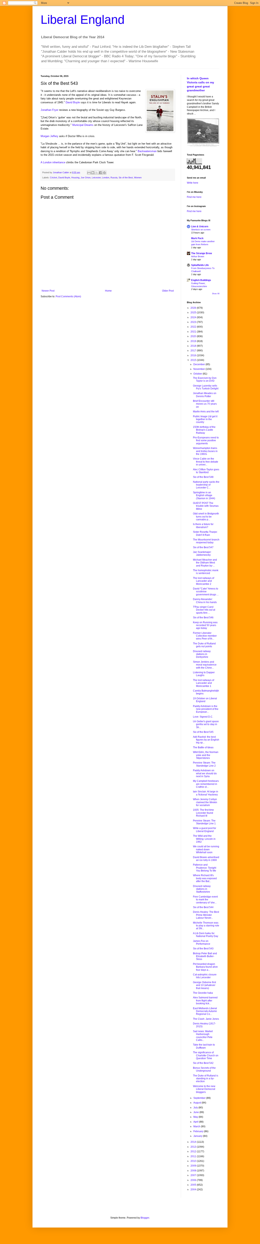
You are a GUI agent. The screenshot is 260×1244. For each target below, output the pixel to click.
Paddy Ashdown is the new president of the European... (205, 709)
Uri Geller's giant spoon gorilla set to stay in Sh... (206, 724)
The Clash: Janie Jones (206, 1018)
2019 (194, 341)
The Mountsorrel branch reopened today (206, 541)
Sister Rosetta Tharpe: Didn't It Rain (205, 533)
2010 (194, 1161)
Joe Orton (86, 177)
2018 (194, 345)
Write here (192, 182)
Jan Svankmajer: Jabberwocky (202, 553)
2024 (194, 317)
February (198, 1131)
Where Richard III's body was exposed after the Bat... (205, 878)
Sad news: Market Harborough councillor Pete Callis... (203, 1035)
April (196, 1121)
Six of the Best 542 (203, 1063)
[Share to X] (97, 173)
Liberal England (83, 19)
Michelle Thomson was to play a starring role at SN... (206, 925)
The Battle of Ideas (203, 747)
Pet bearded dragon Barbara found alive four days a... (205, 967)
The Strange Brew (201, 253)
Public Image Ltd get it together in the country (205, 419)
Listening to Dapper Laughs (204, 674)
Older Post (168, 290)
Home (108, 290)
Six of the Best (126, 177)
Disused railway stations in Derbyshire (202, 654)
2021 (194, 331)
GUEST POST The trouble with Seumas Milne (206, 506)
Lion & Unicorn (199, 226)
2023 (194, 322)
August (197, 1102)
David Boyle (73, 102)
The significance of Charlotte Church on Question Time (205, 1055)
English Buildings (201, 280)
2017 (194, 350)
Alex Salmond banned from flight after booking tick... (205, 1000)
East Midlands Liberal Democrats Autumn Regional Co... (205, 1011)
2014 (194, 1142)
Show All (215, 294)
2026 (194, 307)
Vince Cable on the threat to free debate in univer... (205, 461)
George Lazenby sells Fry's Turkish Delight (205, 387)
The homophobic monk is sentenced (205, 572)
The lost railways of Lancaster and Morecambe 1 (203, 683)
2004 (194, 1189)
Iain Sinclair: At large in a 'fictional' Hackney (205, 793)
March (197, 1126)
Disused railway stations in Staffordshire (202, 889)
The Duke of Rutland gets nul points (204, 645)
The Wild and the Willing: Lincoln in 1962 (204, 838)
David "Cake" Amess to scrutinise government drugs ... (206, 591)
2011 (194, 1156)
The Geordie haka (203, 992)
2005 (194, 1184)
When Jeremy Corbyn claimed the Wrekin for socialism (205, 802)
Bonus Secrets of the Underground (204, 1069)
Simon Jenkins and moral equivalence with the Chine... (205, 664)
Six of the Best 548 (203, 477)
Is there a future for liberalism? (203, 525)
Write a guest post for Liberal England (204, 829)
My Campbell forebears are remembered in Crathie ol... (206, 784)
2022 (194, 326)
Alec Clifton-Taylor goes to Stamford (206, 471)
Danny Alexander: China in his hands (205, 600)
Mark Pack (197, 238)
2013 (194, 1146)
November (199, 369)
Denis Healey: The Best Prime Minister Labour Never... (206, 915)
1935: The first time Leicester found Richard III (203, 812)
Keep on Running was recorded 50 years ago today (205, 625)
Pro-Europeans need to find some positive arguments (206, 440)
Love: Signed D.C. (203, 716)
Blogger (145, 1217)
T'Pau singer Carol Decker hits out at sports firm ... (204, 610)
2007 (194, 1175)
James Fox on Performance (201, 942)
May (196, 1116)
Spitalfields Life (200, 265)
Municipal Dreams (82, 124)
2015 (194, 360)
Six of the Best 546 (203, 617)
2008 (194, 1170)
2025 (194, 312)
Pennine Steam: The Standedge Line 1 (204, 822)
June (196, 1112)
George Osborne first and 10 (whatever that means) (204, 985)
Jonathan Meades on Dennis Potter (204, 395)
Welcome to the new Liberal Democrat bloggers (204, 1089)
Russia (113, 177)
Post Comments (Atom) (68, 296)
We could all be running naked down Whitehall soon (206, 849)
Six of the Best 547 (203, 547)
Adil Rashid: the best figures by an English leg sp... (206, 739)
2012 (194, 1151)
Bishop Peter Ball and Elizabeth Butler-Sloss (205, 956)
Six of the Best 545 (203, 732)
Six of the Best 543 (203, 948)
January (198, 1136)
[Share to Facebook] (101, 173)
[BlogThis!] (93, 173)
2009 (194, 1165)
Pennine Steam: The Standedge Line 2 (204, 764)
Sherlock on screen (200, 229)
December (199, 364)
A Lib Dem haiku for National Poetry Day (205, 935)
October (198, 373)
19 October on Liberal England (205, 700)
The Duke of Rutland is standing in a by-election (205, 1078)
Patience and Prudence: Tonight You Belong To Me (204, 867)
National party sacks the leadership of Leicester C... (206, 484)
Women (138, 177)
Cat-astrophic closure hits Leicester (205, 976)
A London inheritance (53, 162)
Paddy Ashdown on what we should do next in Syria (205, 773)
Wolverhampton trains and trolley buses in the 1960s (205, 451)
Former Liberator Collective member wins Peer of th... (205, 636)
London (105, 177)
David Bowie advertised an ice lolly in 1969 (206, 859)
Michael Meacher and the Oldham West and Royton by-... (205, 562)
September (199, 1098)
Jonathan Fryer (49, 109)
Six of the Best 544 (203, 907)
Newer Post (48, 290)
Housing (75, 177)
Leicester (96, 177)
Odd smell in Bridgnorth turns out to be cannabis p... (206, 516)
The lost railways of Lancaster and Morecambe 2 (203, 581)
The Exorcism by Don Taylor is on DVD (205, 379)
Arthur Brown (197, 256)
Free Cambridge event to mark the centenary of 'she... (205, 899)
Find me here (194, 197)
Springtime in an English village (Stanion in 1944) (204, 495)
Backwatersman (147, 151)
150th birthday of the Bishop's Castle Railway (204, 430)
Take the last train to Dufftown (204, 1046)
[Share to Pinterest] (104, 173)
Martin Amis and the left (206, 411)
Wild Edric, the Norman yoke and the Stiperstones (205, 755)
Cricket (53, 177)
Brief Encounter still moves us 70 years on (205, 404)
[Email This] (89, 173)
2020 (194, 336)
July (195, 1107)
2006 (194, 1180)
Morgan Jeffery (49, 136)
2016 (194, 355)
